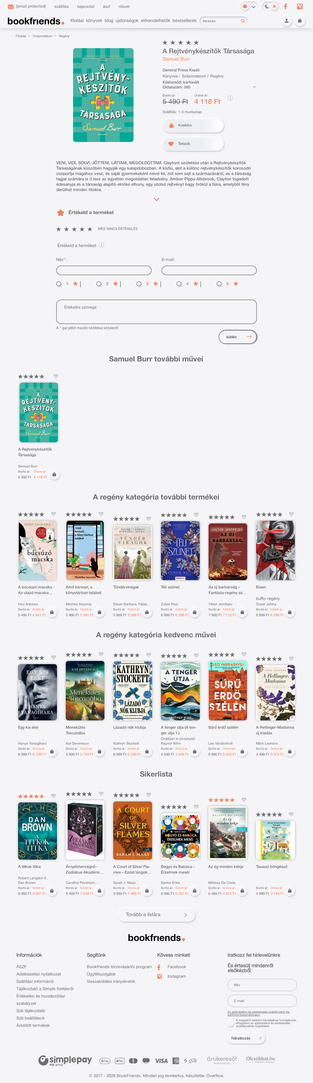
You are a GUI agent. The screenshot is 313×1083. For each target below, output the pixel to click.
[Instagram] (299, 6)
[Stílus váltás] (245, 6)
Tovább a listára (143, 915)
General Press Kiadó (181, 70)
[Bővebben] (156, 198)
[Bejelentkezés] (286, 20)
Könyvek (170, 76)
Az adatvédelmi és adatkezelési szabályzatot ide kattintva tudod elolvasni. (259, 1013)
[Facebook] (285, 6)
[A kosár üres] (299, 20)
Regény (64, 36)
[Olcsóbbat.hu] (260, 1059)
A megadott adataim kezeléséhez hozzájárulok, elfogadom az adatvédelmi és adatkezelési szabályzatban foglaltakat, (266, 1023)
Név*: (61, 260)
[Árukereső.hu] (221, 1058)
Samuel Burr (176, 59)
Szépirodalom (42, 36)
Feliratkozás (240, 1038)
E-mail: (168, 260)
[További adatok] (254, 87)
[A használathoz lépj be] (56, 376)
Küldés (231, 337)
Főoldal (21, 36)
